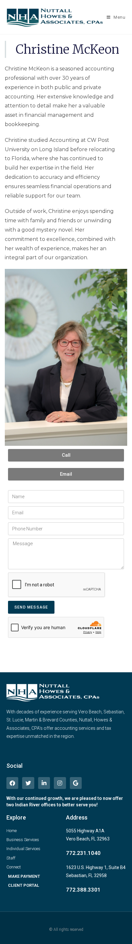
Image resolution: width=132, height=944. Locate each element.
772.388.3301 (83, 889)
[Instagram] (60, 783)
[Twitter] (28, 783)
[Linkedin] (44, 783)
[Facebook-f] (12, 783)
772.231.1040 (83, 853)
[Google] (76, 783)
